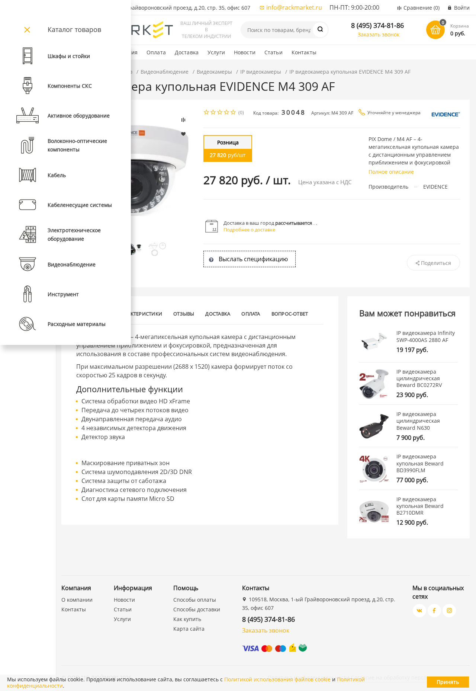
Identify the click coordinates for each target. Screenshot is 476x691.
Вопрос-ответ (289, 313)
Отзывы (183, 313)
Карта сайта (189, 628)
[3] (220, 113)
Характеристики (140, 313)
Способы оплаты (194, 599)
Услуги (216, 52)
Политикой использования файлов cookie (277, 679)
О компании (77, 599)
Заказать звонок (378, 34)
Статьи (273, 52)
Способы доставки (196, 609)
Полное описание (391, 171)
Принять (448, 681)
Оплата (156, 52)
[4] (226, 113)
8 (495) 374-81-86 (377, 25)
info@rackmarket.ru (294, 7)
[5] (233, 113)
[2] (213, 113)
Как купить (187, 619)
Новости (244, 52)
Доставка (187, 52)
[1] (206, 113)
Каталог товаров (74, 29)
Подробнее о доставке (249, 229)
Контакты (304, 52)
